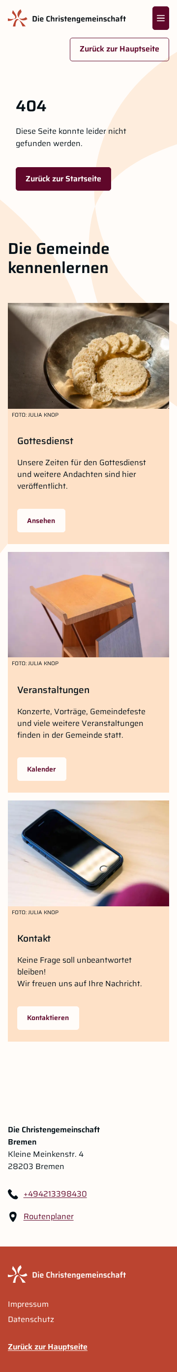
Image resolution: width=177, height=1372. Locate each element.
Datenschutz (31, 1319)
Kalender (41, 769)
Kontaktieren (48, 1017)
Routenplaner (49, 1216)
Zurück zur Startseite (63, 179)
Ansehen (41, 520)
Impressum (28, 1304)
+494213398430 (55, 1194)
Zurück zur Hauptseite (119, 49)
